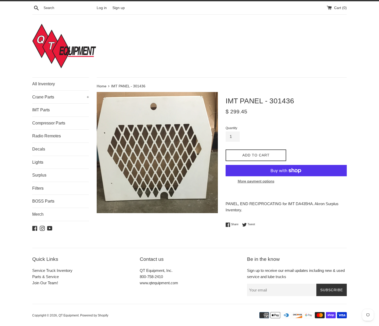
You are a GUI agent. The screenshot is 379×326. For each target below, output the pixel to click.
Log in (102, 8)
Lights (37, 162)
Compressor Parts (48, 123)
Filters (38, 188)
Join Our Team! (45, 283)
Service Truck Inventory (52, 270)
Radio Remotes (46, 136)
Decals (38, 149)
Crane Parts (60, 97)
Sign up (118, 8)
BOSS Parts (43, 201)
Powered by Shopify (94, 315)
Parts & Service (45, 276)
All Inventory (43, 84)
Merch (38, 214)
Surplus (39, 175)
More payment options (256, 181)
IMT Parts (41, 110)
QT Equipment (69, 315)
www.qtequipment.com (159, 283)
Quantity (231, 128)
